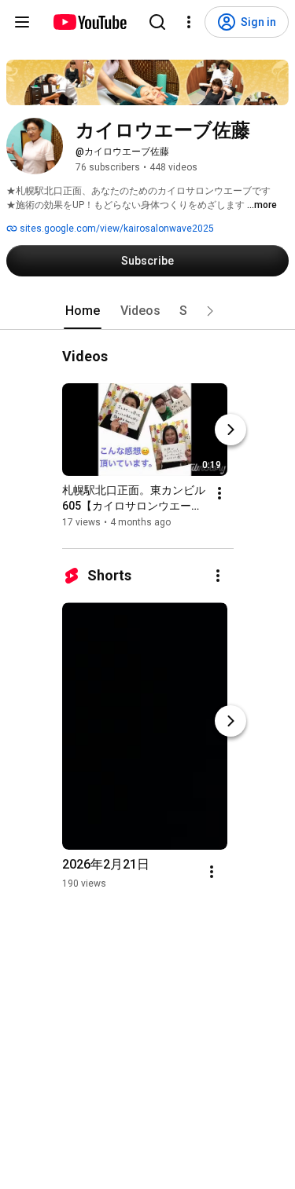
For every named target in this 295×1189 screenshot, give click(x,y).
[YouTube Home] (89, 22)
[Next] (230, 429)
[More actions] (219, 493)
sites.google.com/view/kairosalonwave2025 (115, 228)
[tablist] (148, 311)
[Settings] (188, 22)
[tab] (82, 311)
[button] (210, 311)
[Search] (157, 22)
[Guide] (22, 22)
